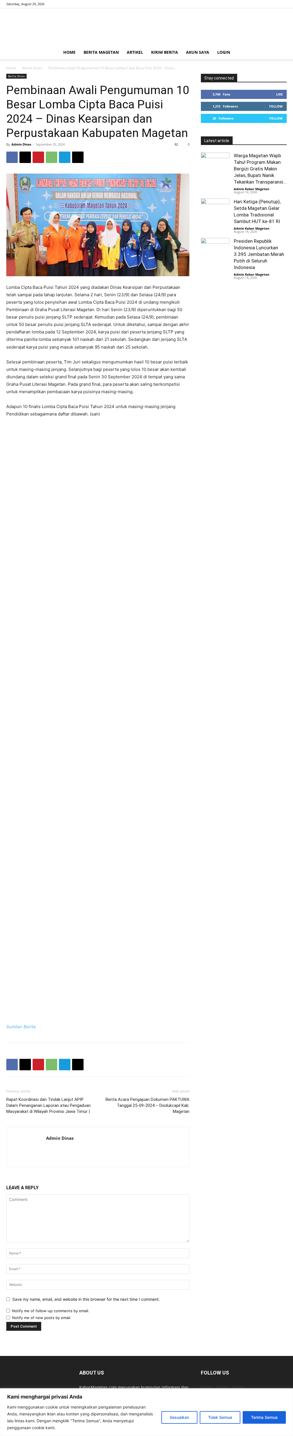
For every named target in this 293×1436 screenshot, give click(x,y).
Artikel (135, 52)
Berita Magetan (101, 52)
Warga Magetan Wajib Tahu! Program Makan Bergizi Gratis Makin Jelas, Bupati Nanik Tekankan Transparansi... (260, 169)
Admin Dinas (21, 144)
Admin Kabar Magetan (251, 189)
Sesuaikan (179, 1417)
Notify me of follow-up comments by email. (50, 1310)
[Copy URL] (78, 157)
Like (279, 94)
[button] (280, 52)
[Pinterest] (38, 157)
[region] (146, 1412)
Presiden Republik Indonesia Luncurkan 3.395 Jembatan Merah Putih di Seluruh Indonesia (259, 254)
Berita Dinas (32, 67)
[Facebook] (263, 4)
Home (69, 52)
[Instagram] (273, 4)
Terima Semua (264, 1417)
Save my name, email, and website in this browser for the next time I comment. (86, 1299)
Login (223, 52)
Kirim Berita (164, 52)
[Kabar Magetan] (146, 27)
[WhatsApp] (51, 157)
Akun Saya (197, 52)
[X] (282, 4)
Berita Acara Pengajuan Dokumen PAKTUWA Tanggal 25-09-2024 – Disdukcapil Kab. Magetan (147, 1105)
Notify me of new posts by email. (41, 1317)
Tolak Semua (220, 1417)
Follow (276, 106)
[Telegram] (64, 157)
